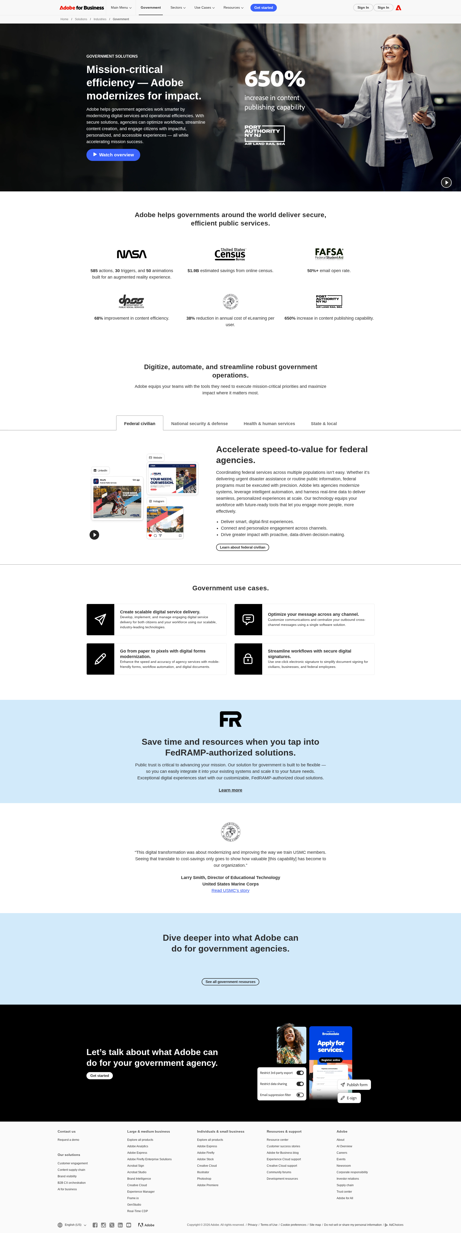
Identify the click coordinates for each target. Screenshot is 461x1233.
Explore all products (140, 1139)
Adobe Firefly (205, 1152)
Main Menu (119, 7)
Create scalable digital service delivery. (160, 612)
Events (341, 1159)
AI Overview (344, 1146)
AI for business (67, 1189)
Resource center (277, 1139)
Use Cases (202, 7)
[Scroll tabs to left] (4, 422)
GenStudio (134, 1204)
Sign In (363, 7)
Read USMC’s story (230, 890)
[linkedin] (120, 1225)
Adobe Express (137, 1152)
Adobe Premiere (207, 1185)
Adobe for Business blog (283, 1152)
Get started (263, 8)
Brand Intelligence (139, 1178)
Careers (342, 1152)
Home (64, 19)
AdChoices (396, 1225)
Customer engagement (73, 1163)
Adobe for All (345, 1198)
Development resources (282, 1178)
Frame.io (133, 1198)
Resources (232, 7)
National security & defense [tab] (199, 423)
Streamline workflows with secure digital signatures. (309, 654)
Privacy (252, 1225)
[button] (446, 182)
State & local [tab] (324, 423)
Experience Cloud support (284, 1159)
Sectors (176, 7)
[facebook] (95, 1225)
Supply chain (345, 1185)
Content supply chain (71, 1170)
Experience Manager (141, 1191)
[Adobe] (398, 7)
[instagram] (103, 1225)
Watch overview (116, 154)
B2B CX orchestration (72, 1182)
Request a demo (68, 1139)
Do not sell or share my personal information (353, 1225)
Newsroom (344, 1165)
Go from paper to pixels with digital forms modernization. (163, 654)
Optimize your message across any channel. (313, 614)
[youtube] (128, 1225)
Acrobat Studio (136, 1172)
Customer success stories (283, 1146)
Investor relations (348, 1178)
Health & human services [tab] (269, 423)
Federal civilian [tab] (139, 423)
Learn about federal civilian (242, 547)
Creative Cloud (137, 1185)
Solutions (81, 19)
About (340, 1139)
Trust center (344, 1191)
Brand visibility (67, 1176)
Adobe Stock (205, 1159)
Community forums (279, 1172)
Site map (315, 1225)
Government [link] (151, 7)
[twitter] (111, 1225)
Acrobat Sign (135, 1165)
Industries (100, 19)
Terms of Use (269, 1225)
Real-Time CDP (137, 1211)
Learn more (230, 790)
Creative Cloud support (282, 1165)
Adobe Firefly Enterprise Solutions (149, 1159)
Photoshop (204, 1178)
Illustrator (203, 1172)
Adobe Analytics (137, 1146)
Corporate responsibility (352, 1172)
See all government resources (230, 982)
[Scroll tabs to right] (457, 422)
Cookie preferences (293, 1225)
